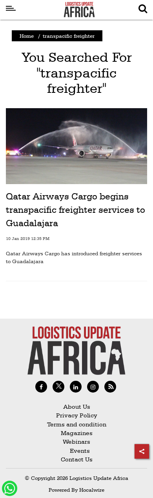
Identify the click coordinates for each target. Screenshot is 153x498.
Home (27, 36)
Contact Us (77, 459)
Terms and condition (76, 424)
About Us (76, 406)
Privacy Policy (76, 415)
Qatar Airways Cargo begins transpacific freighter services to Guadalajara (75, 209)
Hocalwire (91, 490)
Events (77, 450)
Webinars (76, 441)
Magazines (77, 433)
